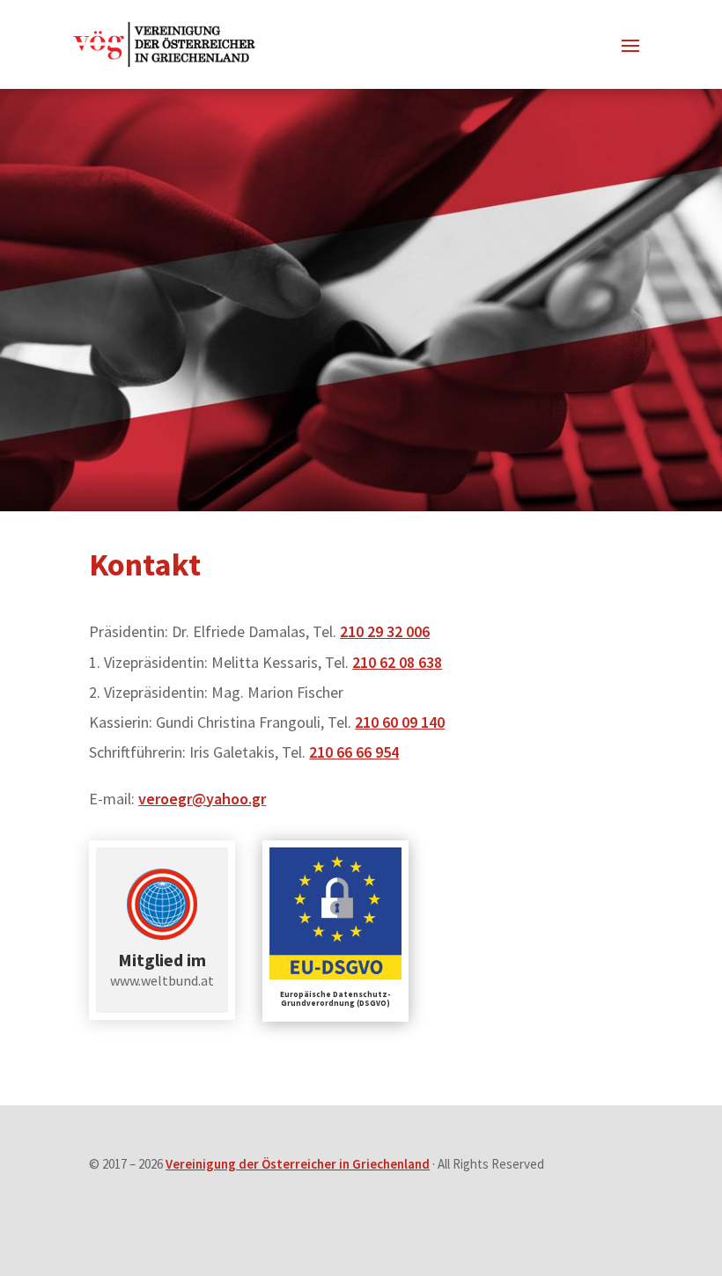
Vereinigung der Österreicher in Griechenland (298, 1163)
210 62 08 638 (397, 662)
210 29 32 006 (385, 631)
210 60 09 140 (400, 722)
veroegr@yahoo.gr (202, 798)
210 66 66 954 (354, 752)
